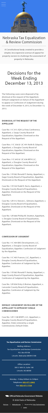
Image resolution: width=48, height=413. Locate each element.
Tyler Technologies (39, 404)
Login (25, 407)
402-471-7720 (26, 385)
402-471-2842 (29, 382)
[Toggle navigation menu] (3, 4)
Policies (5, 404)
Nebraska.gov (16, 404)
